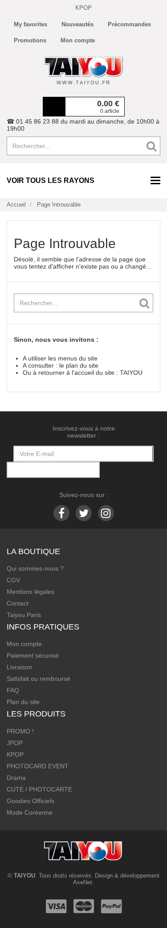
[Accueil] (83, 70)
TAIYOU (131, 372)
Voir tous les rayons (50, 180)
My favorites (30, 24)
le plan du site (78, 365)
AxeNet (82, 882)
